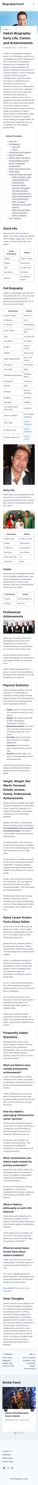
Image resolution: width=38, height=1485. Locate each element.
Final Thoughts (15, 218)
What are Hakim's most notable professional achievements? (21, 180)
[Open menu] (34, 4)
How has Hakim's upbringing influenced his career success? (21, 188)
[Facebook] (4, 1468)
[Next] (32, 1409)
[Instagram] (12, 1468)
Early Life (16, 147)
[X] (8, 1468)
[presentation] (19, 1398)
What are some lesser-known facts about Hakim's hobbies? (21, 212)
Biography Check (10, 48)
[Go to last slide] (5, 1409)
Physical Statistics (16, 155)
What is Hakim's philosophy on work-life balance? (21, 204)
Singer (5, 29)
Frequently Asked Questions (20, 174)
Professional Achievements (20, 152)
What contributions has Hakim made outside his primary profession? (22, 196)
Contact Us (7, 1451)
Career (15, 150)
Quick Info (13, 141)
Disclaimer (6, 1455)
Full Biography (14, 144)
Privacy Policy (8, 1462)
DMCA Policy (7, 1458)
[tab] (15, 1433)
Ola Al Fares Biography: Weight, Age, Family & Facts (8, 1360)
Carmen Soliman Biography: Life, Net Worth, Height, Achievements (29, 1361)
